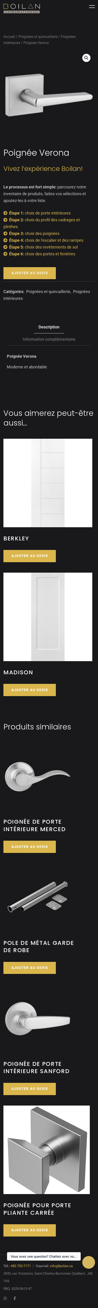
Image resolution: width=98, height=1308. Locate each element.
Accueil (9, 36)
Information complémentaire (49, 339)
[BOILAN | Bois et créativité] (21, 9)
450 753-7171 (21, 1266)
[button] (86, 58)
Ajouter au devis (29, 273)
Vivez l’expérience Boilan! (43, 168)
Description (49, 327)
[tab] (49, 327)
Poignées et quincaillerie (37, 36)
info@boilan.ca (61, 1266)
